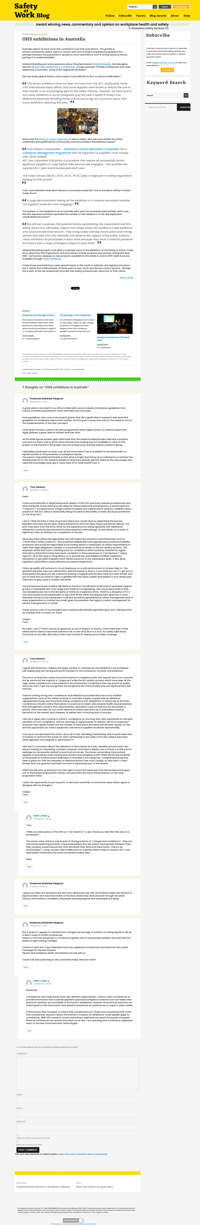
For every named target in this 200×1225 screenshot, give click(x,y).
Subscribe (181, 6)
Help (187, 15)
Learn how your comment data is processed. (83, 1154)
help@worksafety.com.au (163, 62)
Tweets (141, 15)
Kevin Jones (41, 34)
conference (47, 369)
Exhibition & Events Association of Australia (91, 149)
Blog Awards (158, 15)
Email (20, 1108)
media (56, 369)
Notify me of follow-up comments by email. (33, 1138)
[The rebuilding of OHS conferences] (78, 327)
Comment (22, 1053)
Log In (165, 6)
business (37, 369)
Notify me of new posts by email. (29, 1145)
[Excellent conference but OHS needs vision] (115, 324)
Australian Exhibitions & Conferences (55, 67)
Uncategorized (77, 369)
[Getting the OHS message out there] (41, 327)
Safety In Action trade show (54, 139)
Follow (110, 15)
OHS (61, 369)
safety (67, 369)
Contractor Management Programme (46, 153)
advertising (27, 369)
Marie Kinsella (103, 64)
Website (21, 1122)
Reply (25, 470)
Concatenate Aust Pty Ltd (85, 1224)
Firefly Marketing (51, 258)
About (174, 15)
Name (20, 1095)
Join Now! (167, 70)
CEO (24, 373)
